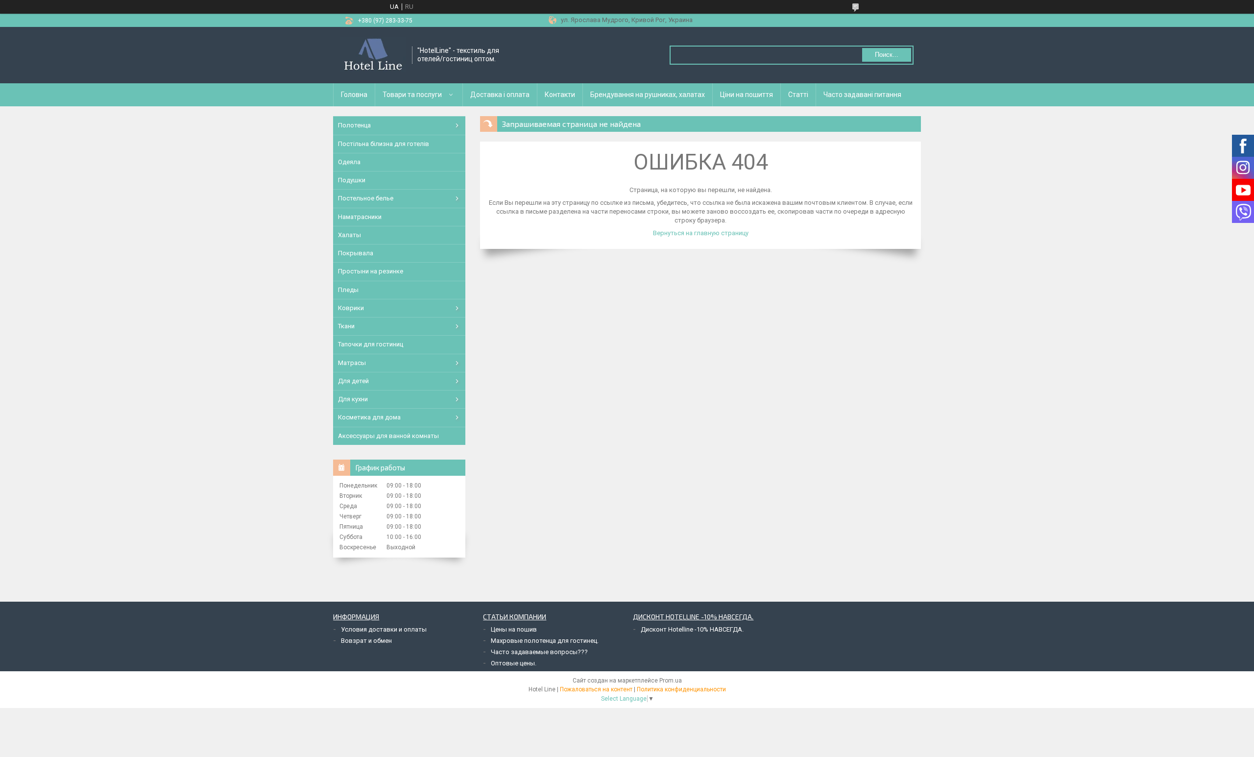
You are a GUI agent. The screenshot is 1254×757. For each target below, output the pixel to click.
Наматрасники (360, 216)
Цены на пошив (514, 629)
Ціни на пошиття (746, 94)
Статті (798, 94)
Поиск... (886, 54)
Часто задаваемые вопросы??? (539, 652)
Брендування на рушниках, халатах (647, 94)
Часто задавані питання (862, 94)
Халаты (349, 235)
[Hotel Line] (373, 55)
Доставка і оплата (500, 94)
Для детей (353, 381)
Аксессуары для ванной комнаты (388, 436)
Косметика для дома (369, 417)
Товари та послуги (412, 94)
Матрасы (352, 362)
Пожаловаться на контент (596, 689)
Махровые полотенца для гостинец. (545, 640)
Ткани (346, 326)
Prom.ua (670, 680)
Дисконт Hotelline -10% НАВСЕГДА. (692, 629)
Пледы (348, 289)
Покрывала (355, 253)
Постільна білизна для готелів (383, 143)
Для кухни (353, 399)
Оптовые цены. (513, 663)
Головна (354, 94)
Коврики (351, 308)
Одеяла (349, 162)
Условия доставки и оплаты (384, 629)
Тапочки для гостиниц (370, 344)
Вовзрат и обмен (366, 640)
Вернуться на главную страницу (700, 233)
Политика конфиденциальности (681, 689)
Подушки (351, 180)
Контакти (560, 94)
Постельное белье (365, 198)
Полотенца (354, 125)
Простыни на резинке (370, 271)
